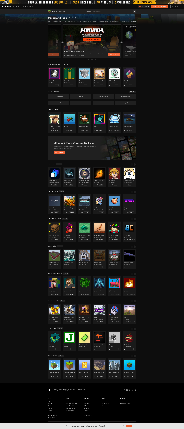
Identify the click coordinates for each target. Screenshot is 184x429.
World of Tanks (51, 417)
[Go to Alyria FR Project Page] (54, 204)
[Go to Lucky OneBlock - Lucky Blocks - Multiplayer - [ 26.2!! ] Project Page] (84, 368)
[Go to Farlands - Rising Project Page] (69, 204)
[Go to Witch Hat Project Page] (69, 232)
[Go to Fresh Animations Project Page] (54, 286)
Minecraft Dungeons (52, 415)
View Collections (59, 152)
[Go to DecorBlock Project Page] (129, 77)
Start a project (69, 401)
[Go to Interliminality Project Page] (99, 259)
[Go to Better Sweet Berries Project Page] (84, 232)
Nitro (121, 408)
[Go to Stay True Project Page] (114, 286)
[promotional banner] (92, 2)
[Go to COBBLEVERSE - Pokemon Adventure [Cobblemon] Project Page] (114, 314)
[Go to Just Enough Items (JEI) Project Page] (69, 341)
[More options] (181, 6)
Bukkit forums (87, 413)
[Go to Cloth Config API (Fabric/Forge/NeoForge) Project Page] (84, 341)
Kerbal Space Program (53, 413)
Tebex (121, 405)
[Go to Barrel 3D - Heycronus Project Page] (54, 232)
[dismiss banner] (182, 2)
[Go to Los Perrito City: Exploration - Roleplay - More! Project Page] (114, 368)
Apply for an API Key (70, 408)
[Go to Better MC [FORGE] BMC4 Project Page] (99, 314)
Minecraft (50, 403)
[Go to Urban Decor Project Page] (54, 77)
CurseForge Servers (88, 415)
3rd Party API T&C (70, 410)
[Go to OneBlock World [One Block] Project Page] (129, 368)
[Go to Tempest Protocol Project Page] (114, 122)
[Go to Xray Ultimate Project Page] (99, 286)
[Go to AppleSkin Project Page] (129, 341)
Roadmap (86, 410)
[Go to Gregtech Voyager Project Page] (129, 204)
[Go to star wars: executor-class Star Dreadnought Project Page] (129, 259)
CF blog (85, 405)
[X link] (132, 390)
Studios (29, 6)
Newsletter (86, 408)
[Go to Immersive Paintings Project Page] (99, 77)
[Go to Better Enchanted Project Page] (114, 232)
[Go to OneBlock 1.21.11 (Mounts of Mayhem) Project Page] (69, 368)
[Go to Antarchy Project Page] (69, 122)
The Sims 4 (50, 408)
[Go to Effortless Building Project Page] (114, 77)
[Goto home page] (6, 6)
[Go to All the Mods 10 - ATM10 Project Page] (54, 314)
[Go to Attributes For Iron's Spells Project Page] (84, 177)
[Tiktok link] (124, 390)
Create (22, 6)
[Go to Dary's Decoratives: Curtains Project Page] (69, 77)
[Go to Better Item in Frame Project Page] (99, 232)
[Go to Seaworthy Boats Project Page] (129, 122)
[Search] (134, 11)
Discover (54, 11)
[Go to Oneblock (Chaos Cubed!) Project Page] (54, 368)
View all (59, 164)
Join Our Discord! (88, 401)
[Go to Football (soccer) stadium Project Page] (54, 259)
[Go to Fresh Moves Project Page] (69, 286)
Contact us (104, 405)
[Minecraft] (49, 11)
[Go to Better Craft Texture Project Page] (129, 232)
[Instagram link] (121, 390)
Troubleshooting (105, 403)
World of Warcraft (52, 405)
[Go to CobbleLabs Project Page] (99, 204)
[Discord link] (130, 390)
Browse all (132, 91)
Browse (15, 6)
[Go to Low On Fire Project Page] (129, 286)
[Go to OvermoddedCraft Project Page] (84, 204)
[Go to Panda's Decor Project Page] (84, 77)
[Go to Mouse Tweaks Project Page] (114, 341)
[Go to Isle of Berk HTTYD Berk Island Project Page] (99, 368)
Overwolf (122, 401)
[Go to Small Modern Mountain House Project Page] (84, 259)
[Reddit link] (135, 390)
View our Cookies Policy (98, 426)
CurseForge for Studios (125, 403)
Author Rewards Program (71, 405)
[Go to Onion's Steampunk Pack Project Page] (114, 204)
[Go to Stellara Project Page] (99, 122)
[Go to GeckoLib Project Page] (54, 341)
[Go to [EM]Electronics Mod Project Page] (129, 177)
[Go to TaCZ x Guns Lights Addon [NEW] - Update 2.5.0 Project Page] (99, 177)
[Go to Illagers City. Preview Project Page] (114, 259)
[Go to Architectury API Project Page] (99, 341)
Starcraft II (50, 410)
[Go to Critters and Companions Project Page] (54, 122)
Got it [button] (128, 425)
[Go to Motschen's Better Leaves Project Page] (84, 286)
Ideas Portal (86, 403)
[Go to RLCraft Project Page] (129, 314)
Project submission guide (71, 403)
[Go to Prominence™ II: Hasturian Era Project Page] (84, 314)
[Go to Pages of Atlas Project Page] (54, 177)
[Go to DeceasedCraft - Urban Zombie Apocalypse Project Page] (69, 314)
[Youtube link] (127, 390)
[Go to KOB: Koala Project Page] (114, 177)
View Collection (110, 54)
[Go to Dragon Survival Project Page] (69, 177)
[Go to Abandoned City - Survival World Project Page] (69, 259)
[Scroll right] (135, 164)
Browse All (62, 11)
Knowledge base (105, 401)
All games (50, 401)
